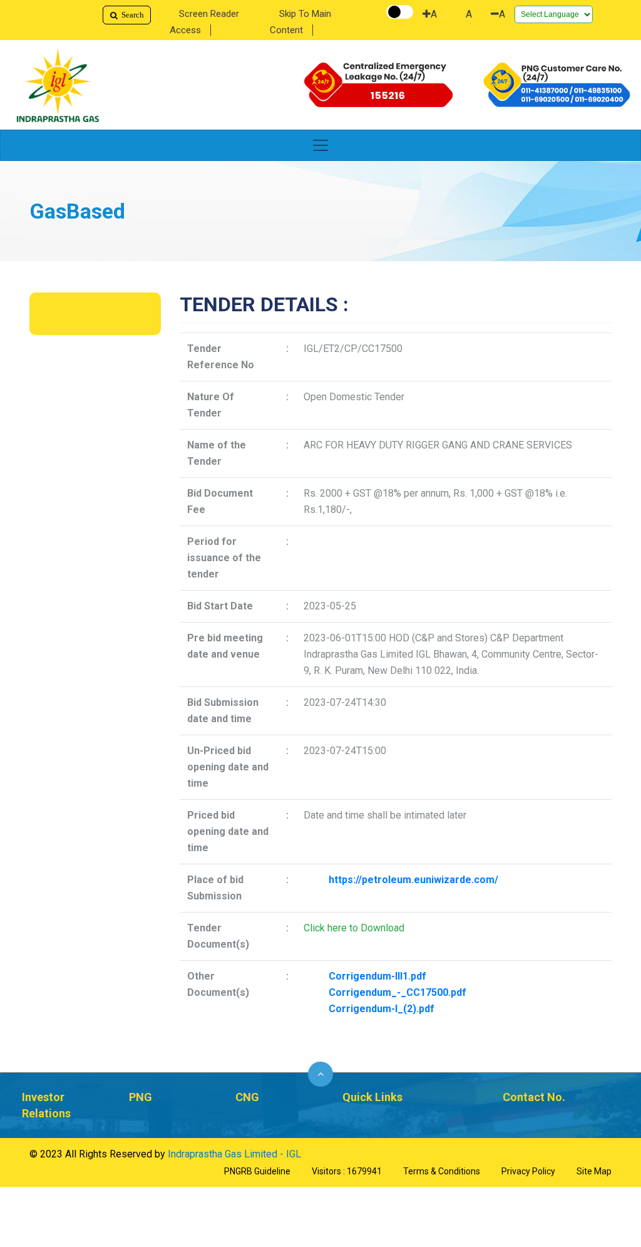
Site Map (594, 1171)
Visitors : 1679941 (347, 1171)
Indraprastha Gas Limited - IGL (234, 1154)
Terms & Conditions (441, 1171)
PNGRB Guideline (257, 1171)
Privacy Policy (528, 1171)
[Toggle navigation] (320, 145)
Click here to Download (354, 928)
